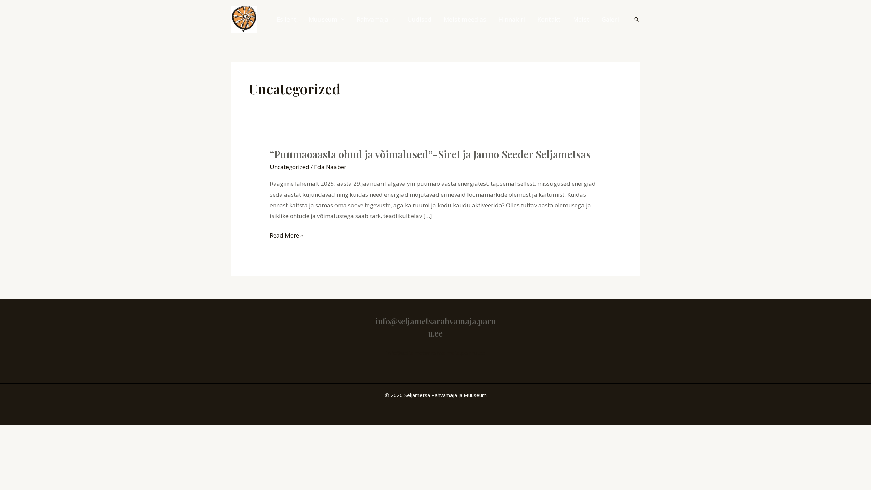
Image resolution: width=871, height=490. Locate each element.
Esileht (286, 19)
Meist (581, 19)
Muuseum (323, 19)
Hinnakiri (511, 19)
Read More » (286, 235)
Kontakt (549, 19)
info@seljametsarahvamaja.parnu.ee (435, 353)
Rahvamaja (372, 19)
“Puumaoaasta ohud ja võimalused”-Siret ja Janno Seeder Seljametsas (430, 154)
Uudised (419, 19)
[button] (637, 19)
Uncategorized (289, 167)
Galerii (611, 19)
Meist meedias (465, 19)
